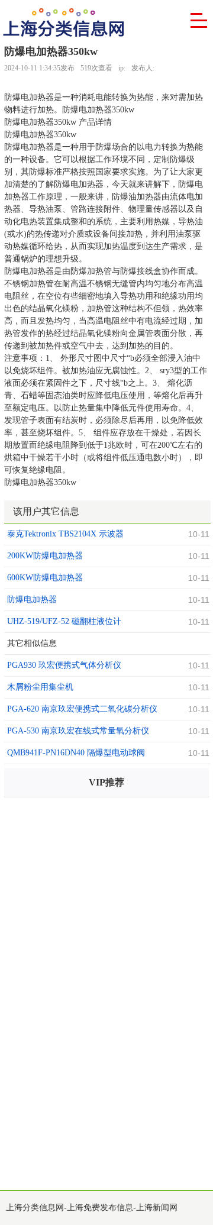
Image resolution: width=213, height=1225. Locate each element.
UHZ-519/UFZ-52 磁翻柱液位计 (64, 621)
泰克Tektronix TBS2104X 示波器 (65, 533)
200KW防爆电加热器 (45, 555)
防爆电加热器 (32, 599)
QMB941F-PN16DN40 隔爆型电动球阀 (76, 752)
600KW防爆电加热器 (45, 577)
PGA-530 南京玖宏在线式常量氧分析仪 (78, 730)
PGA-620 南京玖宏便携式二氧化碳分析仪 (82, 708)
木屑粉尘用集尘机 (40, 687)
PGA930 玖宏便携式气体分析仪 (64, 665)
